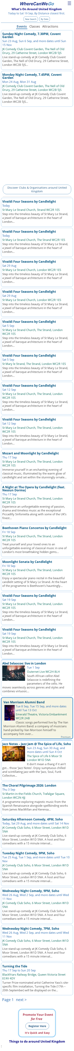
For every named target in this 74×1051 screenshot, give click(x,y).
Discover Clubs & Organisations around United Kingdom (37, 189)
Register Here (37, 1026)
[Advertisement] (37, 145)
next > (21, 999)
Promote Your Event (38, 1017)
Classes (34, 26)
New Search (30, 19)
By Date (44, 19)
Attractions (50, 26)
